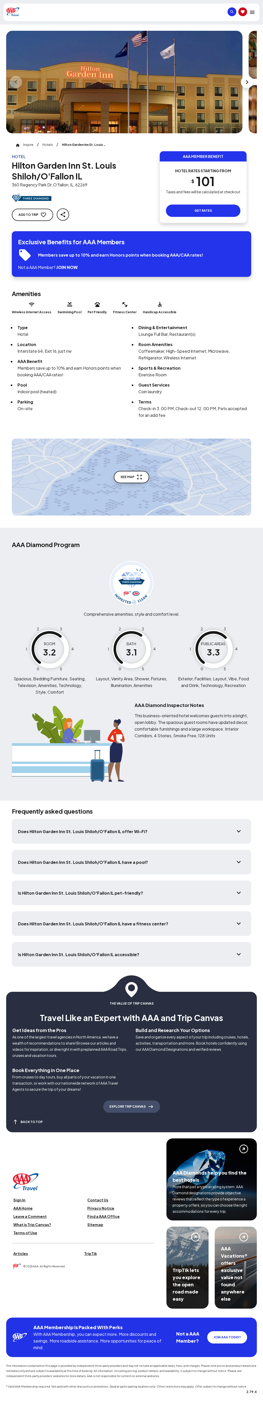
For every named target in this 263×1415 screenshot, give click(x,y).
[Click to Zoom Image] (124, 82)
